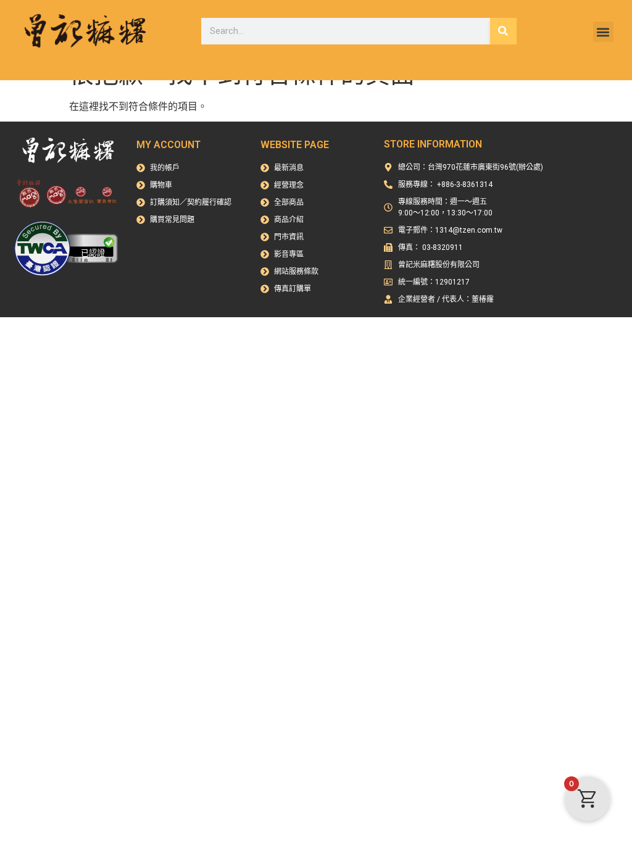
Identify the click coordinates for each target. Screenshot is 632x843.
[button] (603, 32)
